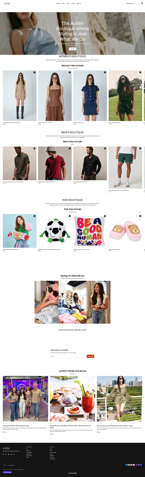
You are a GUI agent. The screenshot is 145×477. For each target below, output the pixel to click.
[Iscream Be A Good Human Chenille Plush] (90, 231)
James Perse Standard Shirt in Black (80, 182)
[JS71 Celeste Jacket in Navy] (90, 95)
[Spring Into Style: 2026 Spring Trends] (25, 399)
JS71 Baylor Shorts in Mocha (114, 122)
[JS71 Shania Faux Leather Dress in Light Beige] (19, 95)
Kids (68, 3)
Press (51, 450)
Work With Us (52, 455)
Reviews (51, 454)
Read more (51, 434)
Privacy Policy (52, 457)
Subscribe (90, 356)
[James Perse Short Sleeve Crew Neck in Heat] (55, 163)
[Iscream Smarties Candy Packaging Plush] (19, 231)
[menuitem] (58, 3)
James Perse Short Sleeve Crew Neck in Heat (47, 182)
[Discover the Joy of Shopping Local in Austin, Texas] (119, 399)
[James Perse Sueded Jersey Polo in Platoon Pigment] (19, 163)
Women (58, 3)
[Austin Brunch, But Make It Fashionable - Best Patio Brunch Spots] (72, 399)
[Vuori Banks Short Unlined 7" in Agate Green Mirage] (125, 167)
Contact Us (28, 450)
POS (15, 469)
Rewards (27, 457)
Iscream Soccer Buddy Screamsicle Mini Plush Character (49, 249)
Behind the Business (53, 452)
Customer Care (29, 446)
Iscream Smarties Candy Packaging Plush (11, 249)
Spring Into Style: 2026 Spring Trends (16, 426)
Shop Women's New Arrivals (72, 68)
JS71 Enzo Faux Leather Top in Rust (45, 122)
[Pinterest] (12, 454)
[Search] (139, 3)
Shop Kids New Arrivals (72, 211)
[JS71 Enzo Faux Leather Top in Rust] (55, 95)
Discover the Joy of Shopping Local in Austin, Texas (115, 426)
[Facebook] (4, 454)
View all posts (72, 373)
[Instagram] (6, 454)
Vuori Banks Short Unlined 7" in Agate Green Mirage (119, 190)
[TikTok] (14, 454)
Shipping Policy (28, 454)
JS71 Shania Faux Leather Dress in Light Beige (11, 122)
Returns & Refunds (29, 455)
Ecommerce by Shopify (20, 469)
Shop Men (72, 144)
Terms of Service (52, 459)
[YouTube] (9, 454)
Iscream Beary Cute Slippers (114, 249)
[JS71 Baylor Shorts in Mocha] (125, 95)
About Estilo (52, 446)
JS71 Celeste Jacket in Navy (78, 122)
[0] (141, 3)
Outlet (73, 3)
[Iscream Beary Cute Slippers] (125, 231)
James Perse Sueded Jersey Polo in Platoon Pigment (13, 182)
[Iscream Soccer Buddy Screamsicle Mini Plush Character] (55, 231)
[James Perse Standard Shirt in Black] (90, 163)
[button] (72, 49)
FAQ (27, 449)
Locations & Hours (29, 452)
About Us (79, 3)
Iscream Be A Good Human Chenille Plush (81, 249)
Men (63, 3)
